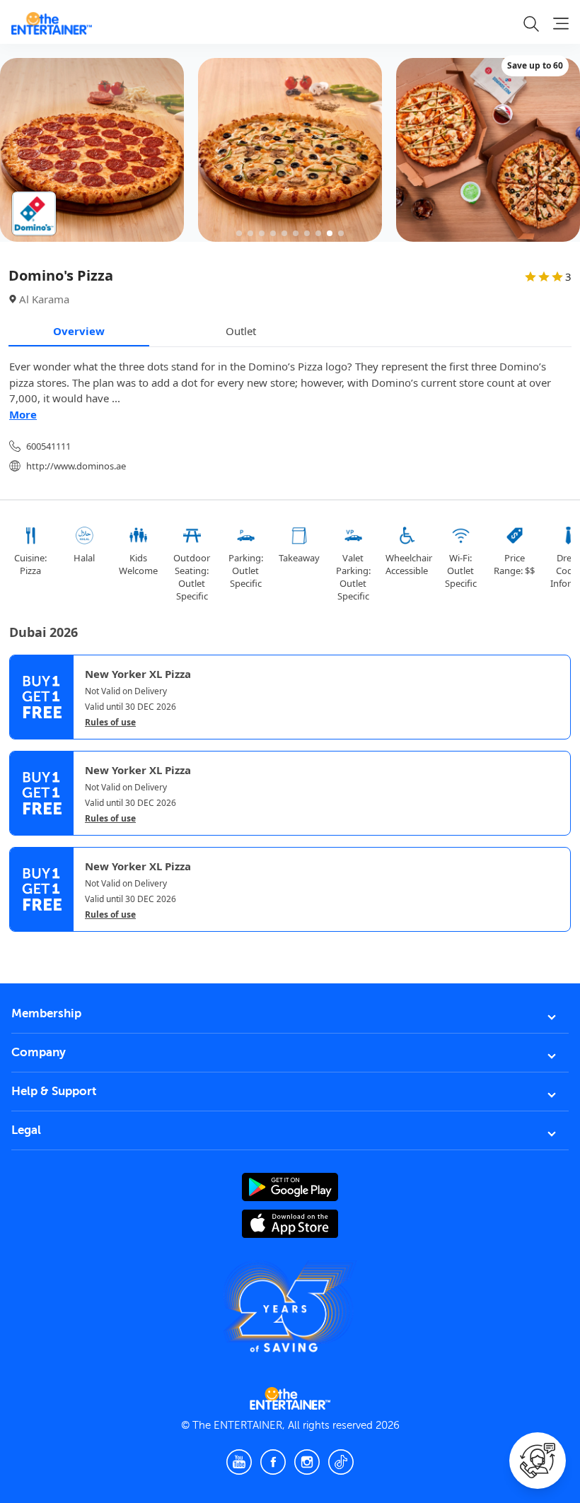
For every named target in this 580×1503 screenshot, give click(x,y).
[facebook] (273, 1462)
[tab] (19, 943)
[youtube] (239, 1462)
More (23, 414)
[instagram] (307, 1462)
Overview (79, 331)
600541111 (48, 446)
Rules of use (110, 722)
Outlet (241, 331)
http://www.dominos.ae (76, 466)
